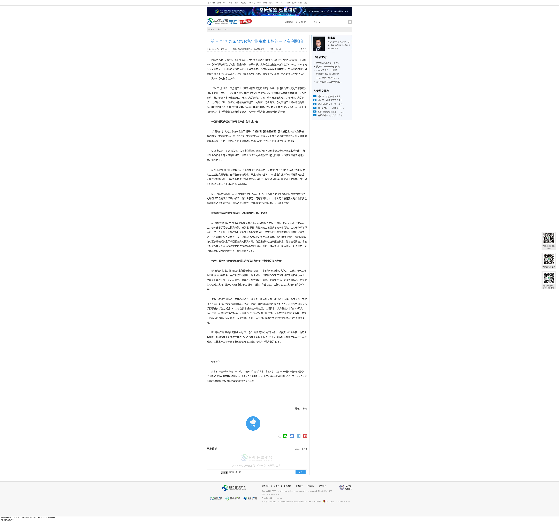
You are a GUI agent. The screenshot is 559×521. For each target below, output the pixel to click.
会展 (288, 3)
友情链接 (299, 486)
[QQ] (292, 435)
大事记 (276, 486)
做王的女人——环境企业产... (331, 108)
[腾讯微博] (299, 435)
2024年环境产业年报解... (327, 70)
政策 (259, 3)
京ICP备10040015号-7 (313, 502)
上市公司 (251, 3)
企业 (294, 3)
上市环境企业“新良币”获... (327, 78)
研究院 (243, 3)
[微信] (285, 435)
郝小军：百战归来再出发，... (331, 96)
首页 (212, 30)
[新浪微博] (305, 435)
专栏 (225, 3)
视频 (236, 3)
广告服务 (322, 486)
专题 (230, 3)
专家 (282, 3)
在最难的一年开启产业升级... (331, 115)
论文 (271, 3)
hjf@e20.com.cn (275, 498)
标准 (276, 3)
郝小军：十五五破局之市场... (329, 66)
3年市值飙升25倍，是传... (327, 63)
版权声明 (310, 486)
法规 (265, 3)
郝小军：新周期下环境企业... (331, 100)
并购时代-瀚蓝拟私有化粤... (328, 74)
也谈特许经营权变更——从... (331, 111)
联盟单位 (287, 486)
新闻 (219, 3)
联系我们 (265, 486)
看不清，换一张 (235, 472)
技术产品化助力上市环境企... (329, 82)
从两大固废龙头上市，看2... (330, 104)
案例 (300, 3)
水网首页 (211, 3)
